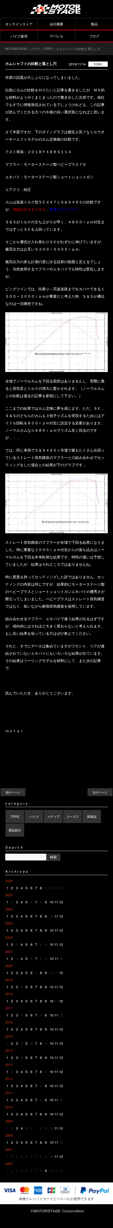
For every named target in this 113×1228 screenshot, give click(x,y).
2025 (9, 895)
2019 (9, 979)
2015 (9, 1036)
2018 (9, 994)
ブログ (94, 36)
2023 (9, 923)
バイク (34, 816)
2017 (9, 1008)
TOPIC (98, 64)
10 (51, 901)
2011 (9, 1093)
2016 (9, 1022)
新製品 (91, 816)
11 (56, 901)
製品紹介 (15, 830)
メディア (53, 816)
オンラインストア (19, 23)
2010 (9, 1107)
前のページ (13, 792)
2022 (9, 937)
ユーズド (72, 816)
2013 (9, 1064)
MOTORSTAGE (16, 48)
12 (61, 901)
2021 (9, 951)
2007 (9, 1149)
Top (108, 1223)
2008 (9, 1135)
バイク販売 (19, 36)
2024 (9, 909)
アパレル (56, 36)
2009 (9, 1121)
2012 (9, 1078)
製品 (94, 23)
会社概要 (56, 23)
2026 (9, 881)
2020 (9, 965)
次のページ (100, 792)
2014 (9, 1050)
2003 (9, 1163)
